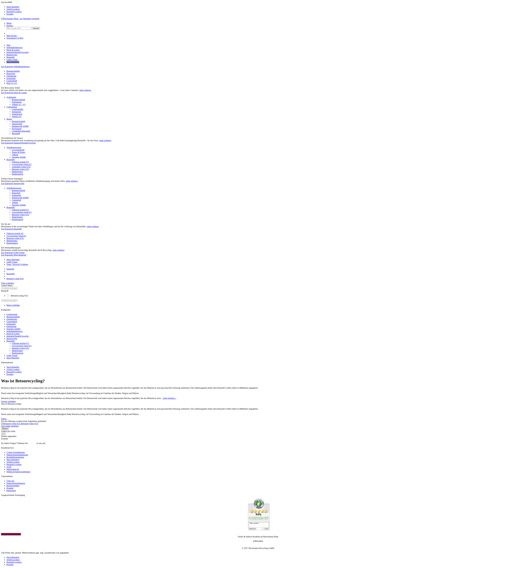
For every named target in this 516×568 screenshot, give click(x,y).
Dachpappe (17, 129)
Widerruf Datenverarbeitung (18, 472)
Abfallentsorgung (13, 147)
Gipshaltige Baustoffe (21, 131)
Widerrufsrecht (12, 469)
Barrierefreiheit (12, 486)
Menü (8, 23)
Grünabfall (16, 200)
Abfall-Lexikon (13, 9)
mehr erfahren (85, 90)
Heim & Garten (13, 334)
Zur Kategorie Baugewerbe (12, 183)
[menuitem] (260, 7)
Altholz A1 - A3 (19, 104)
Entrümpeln (11, 76)
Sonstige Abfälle (19, 157)
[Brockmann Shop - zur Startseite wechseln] (20, 18)
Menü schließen (13, 305)
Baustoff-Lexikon (14, 11)
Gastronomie (11, 314)
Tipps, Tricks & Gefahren (17, 264)
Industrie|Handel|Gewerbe (17, 336)
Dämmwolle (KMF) (20, 126)
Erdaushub (11, 78)
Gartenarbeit (11, 107)
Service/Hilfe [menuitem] (11, 8)
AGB (8, 467)
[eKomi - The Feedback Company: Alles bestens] (259, 529)
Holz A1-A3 (11, 83)
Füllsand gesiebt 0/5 (20, 162)
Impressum (11, 490)
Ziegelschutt (17, 114)
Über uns (10, 481)
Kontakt (9, 14)
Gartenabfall (11, 81)
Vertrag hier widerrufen (11, 534)
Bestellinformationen (15, 457)
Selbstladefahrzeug (14, 331)
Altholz (15, 155)
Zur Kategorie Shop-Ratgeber (13, 255)
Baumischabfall (13, 71)
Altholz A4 (16, 116)
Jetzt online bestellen (10, 426)
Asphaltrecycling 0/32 (21, 167)
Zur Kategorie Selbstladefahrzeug (15, 66)
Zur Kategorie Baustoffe (11, 229)
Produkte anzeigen (9, 288)
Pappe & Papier (18, 152)
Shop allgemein (13, 259)
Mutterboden (17, 172)
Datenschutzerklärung (15, 483)
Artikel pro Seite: (8, 431)
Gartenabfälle (17, 109)
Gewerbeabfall (18, 150)
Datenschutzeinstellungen (17, 455)
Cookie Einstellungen (15, 452)
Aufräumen (11, 97)
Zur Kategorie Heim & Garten (14, 93)
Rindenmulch (17, 174)
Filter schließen (7, 283)
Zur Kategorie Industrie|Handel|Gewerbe (18, 143)
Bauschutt (10, 73)
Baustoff (4, 291)
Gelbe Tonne (11, 262)
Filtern (4, 419)
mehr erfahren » (169, 398)
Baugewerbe (11, 338)
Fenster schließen (8, 401)
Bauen (9, 119)
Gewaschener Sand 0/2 (21, 164)
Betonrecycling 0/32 (20, 169)
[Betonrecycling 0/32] (11, 423)
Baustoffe (16, 133)
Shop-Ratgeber (12, 7)
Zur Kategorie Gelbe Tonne (13, 252)
